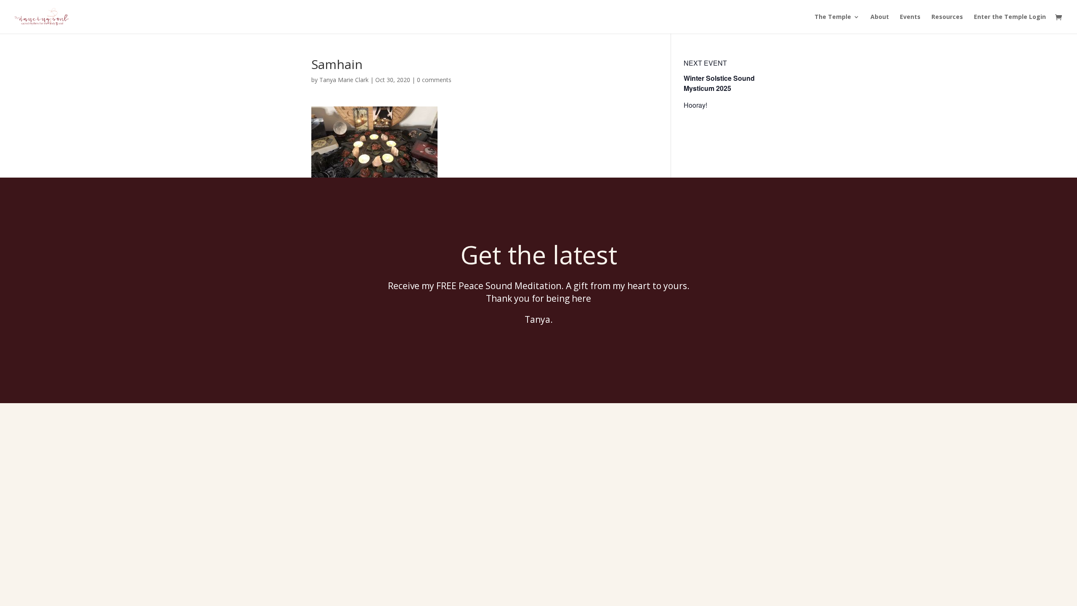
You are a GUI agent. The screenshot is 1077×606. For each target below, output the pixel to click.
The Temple (832, 17)
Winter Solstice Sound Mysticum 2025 (719, 83)
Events (910, 17)
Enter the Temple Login (1010, 17)
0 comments (434, 80)
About (879, 17)
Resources (947, 17)
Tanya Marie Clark (344, 80)
